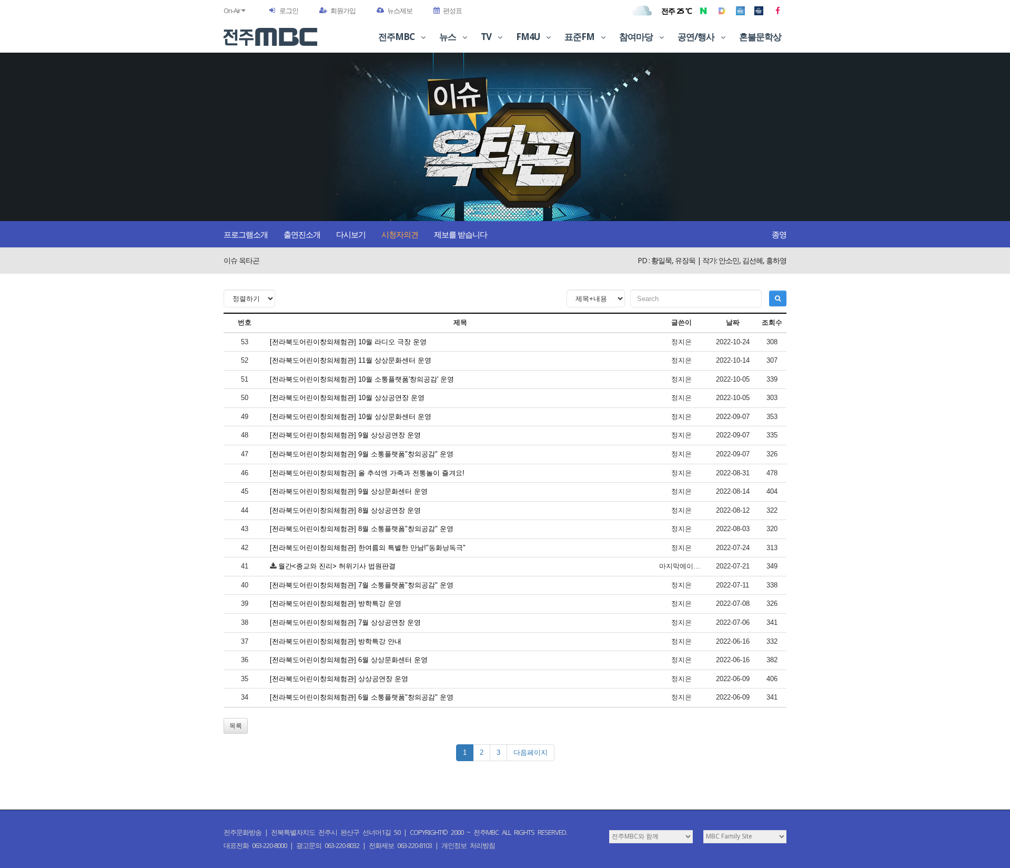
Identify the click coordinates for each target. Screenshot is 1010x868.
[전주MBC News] (759, 10)
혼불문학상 (760, 37)
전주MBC (397, 37)
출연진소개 (302, 234)
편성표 (452, 10)
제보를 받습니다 (460, 234)
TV (487, 37)
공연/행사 (697, 37)
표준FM (580, 37)
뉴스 (448, 37)
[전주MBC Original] (740, 10)
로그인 (288, 10)
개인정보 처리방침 (468, 845)
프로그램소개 (246, 234)
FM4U (528, 37)
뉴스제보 (399, 10)
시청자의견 (399, 234)
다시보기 (351, 234)
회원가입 (343, 10)
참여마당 (636, 37)
